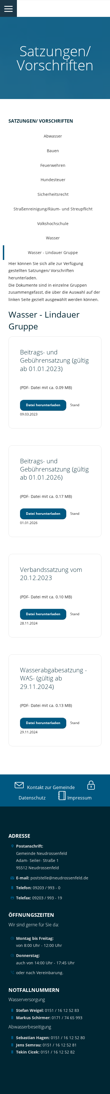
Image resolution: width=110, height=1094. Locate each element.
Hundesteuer (53, 179)
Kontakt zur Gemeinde (49, 787)
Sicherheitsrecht (53, 194)
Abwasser (53, 136)
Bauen (53, 150)
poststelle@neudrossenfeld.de (52, 877)
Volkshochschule (53, 223)
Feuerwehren (52, 165)
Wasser (53, 238)
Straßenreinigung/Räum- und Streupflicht (53, 209)
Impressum (79, 798)
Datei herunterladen (43, 405)
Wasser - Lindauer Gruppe (53, 252)
